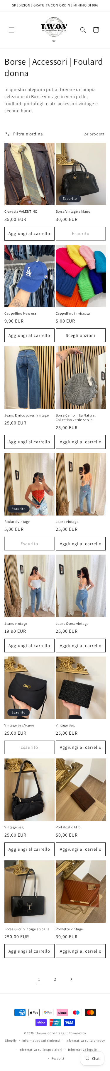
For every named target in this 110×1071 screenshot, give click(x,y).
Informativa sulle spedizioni (40, 1050)
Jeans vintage (67, 521)
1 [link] (39, 979)
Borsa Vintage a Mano (73, 211)
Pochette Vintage (69, 929)
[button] (11, 29)
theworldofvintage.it (51, 1033)
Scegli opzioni (80, 335)
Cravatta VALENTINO (21, 211)
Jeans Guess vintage (72, 623)
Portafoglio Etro (68, 827)
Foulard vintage (17, 521)
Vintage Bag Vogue (19, 725)
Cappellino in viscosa (73, 313)
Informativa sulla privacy (85, 1040)
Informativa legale (82, 1050)
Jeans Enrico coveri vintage (26, 415)
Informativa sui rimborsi (41, 1040)
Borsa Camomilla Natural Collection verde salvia (76, 417)
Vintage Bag (65, 725)
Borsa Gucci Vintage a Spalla (27, 929)
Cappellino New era (20, 313)
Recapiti (57, 1058)
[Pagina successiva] (71, 979)
